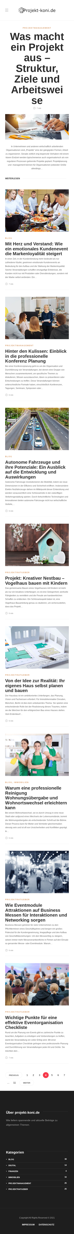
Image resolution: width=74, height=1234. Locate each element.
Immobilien (21, 782)
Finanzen (37, 1171)
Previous (14, 1075)
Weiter (26, 1083)
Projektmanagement (37, 28)
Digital (37, 1165)
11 (14, 1082)
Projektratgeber (17, 572)
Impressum (28, 1224)
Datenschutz (46, 1224)
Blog (8, 238)
